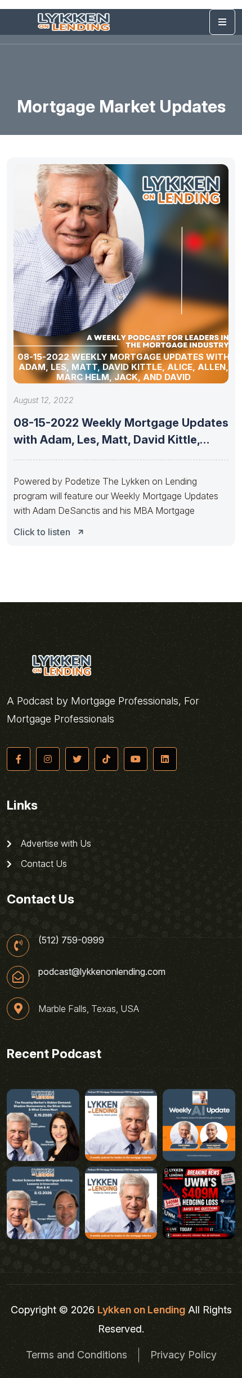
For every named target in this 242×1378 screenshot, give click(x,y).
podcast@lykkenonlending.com (101, 971)
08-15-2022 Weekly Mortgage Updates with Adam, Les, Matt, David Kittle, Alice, (121, 439)
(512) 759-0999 (71, 940)
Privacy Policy (183, 1355)
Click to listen (42, 531)
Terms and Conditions (76, 1355)
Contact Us (43, 863)
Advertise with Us (55, 843)
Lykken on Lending (141, 1310)
